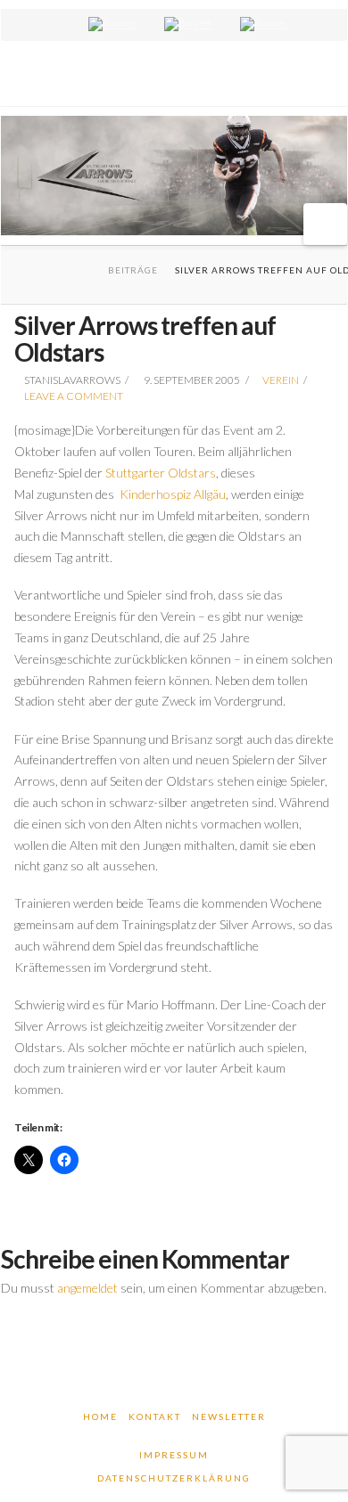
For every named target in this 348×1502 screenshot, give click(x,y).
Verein (280, 380)
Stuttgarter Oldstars (160, 472)
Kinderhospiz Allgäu (173, 494)
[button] (325, 224)
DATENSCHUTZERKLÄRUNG (174, 1478)
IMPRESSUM (174, 1454)
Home (100, 1416)
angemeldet (87, 1287)
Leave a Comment (72, 396)
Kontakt (154, 1416)
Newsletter (229, 1416)
